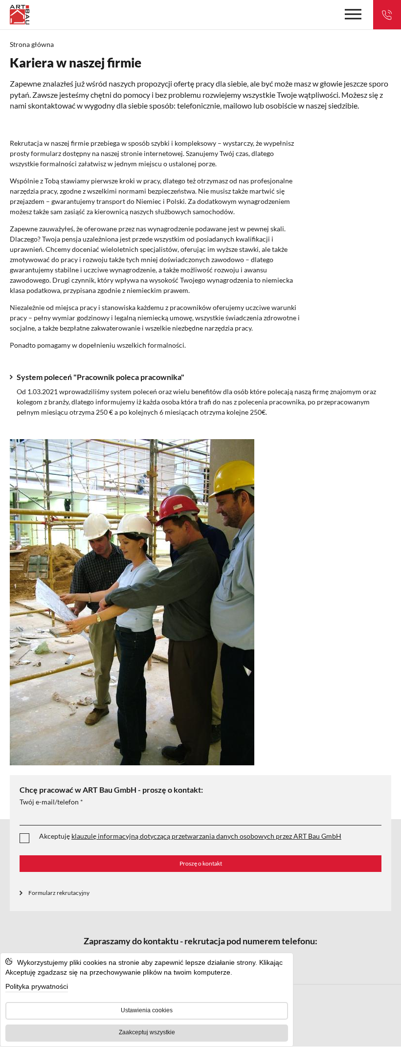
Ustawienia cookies (147, 1010)
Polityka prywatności (36, 986)
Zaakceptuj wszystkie (147, 1032)
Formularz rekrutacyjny (58, 892)
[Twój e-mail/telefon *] (200, 816)
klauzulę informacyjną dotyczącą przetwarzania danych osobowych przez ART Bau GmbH (206, 836)
